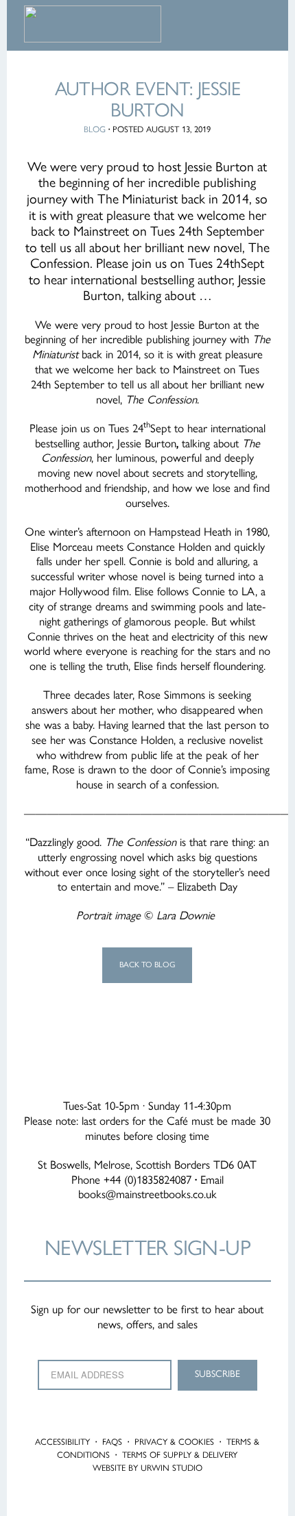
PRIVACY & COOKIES (174, 1442)
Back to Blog (147, 964)
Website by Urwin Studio (147, 1468)
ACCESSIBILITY (62, 1442)
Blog (95, 129)
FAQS (112, 1442)
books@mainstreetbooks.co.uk (147, 1194)
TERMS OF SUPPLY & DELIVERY (179, 1455)
